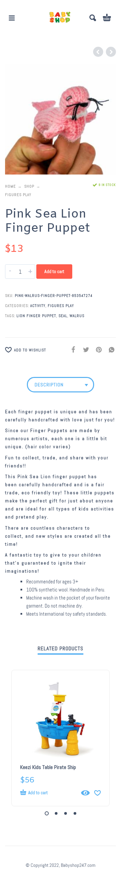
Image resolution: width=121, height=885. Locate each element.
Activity (37, 305)
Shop (29, 186)
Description (49, 385)
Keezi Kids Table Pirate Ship (48, 767)
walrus (77, 315)
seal (62, 315)
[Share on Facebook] (71, 349)
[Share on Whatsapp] (109, 349)
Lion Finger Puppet (36, 315)
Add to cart (54, 271)
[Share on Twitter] (84, 349)
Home (10, 186)
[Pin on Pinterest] (96, 349)
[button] (11, 17)
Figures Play (18, 194)
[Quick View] (85, 793)
